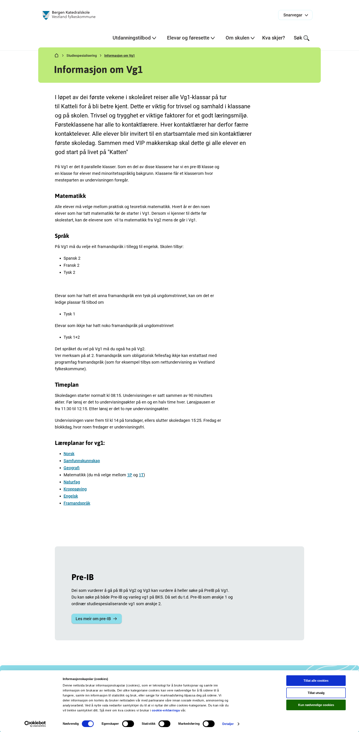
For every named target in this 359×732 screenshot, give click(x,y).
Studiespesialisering (81, 56)
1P (129, 474)
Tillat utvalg (316, 693)
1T (141, 474)
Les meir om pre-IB (93, 618)
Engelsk (71, 496)
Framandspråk (77, 503)
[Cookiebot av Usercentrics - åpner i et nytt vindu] (35, 724)
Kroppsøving (75, 488)
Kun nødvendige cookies (316, 705)
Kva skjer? (273, 38)
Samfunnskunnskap (82, 460)
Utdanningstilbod (132, 38)
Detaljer (228, 724)
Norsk (69, 453)
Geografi (72, 467)
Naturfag (72, 481)
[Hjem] (56, 56)
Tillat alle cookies (316, 680)
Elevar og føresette (188, 38)
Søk (298, 38)
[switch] (128, 723)
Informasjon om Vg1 (119, 56)
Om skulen (237, 38)
